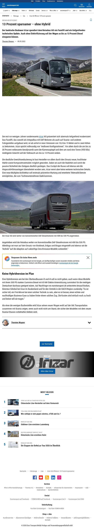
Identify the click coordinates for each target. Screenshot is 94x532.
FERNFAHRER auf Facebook (40, 499)
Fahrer (23, 10)
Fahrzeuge (15, 10)
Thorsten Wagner (8, 41)
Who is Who (53, 10)
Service (44, 10)
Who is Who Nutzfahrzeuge (13, 488)
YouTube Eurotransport (38, 508)
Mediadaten (60, 1)
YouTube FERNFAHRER (56, 508)
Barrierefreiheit (53, 490)
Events (37, 10)
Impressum (79, 488)
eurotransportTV (64, 10)
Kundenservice (51, 1)
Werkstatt (31, 10)
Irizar (41, 136)
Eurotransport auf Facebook (19, 499)
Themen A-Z (29, 488)
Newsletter (39, 488)
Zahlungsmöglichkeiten (81, 518)
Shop (43, 1)
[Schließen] (88, 257)
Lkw (42, 471)
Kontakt (48, 488)
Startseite (23, 471)
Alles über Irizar (47, 371)
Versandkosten (66, 518)
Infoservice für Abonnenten (63, 488)
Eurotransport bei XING (76, 499)
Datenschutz (41, 490)
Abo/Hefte (82, 10)
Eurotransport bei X (59, 499)
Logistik (6, 10)
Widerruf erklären (52, 518)
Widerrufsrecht (39, 518)
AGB (86, 488)
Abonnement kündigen (23, 518)
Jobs (74, 10)
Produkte (37, 1)
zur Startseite (47, 344)
